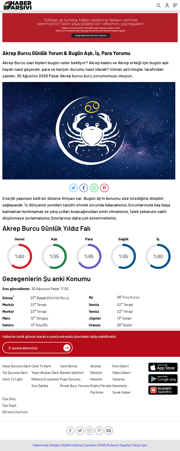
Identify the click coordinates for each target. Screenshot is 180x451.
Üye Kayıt (9, 405)
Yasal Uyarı (140, 445)
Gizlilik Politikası (72, 445)
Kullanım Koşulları (119, 445)
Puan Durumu (70, 379)
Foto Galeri (120, 366)
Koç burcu (131, 297)
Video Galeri (121, 372)
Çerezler (90, 445)
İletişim (55, 445)
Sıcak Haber (121, 392)
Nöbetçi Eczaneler (45, 379)
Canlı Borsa (68, 366)
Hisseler (96, 379)
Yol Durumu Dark (15, 372)
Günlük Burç (58, 297)
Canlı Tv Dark (41, 366)
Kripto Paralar (101, 386)
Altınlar (95, 366)
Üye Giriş (8, 399)
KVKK (102, 445)
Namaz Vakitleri (72, 372)
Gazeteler (119, 386)
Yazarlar (118, 379)
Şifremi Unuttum (15, 412)
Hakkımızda (41, 445)
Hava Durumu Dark (16, 366)
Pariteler (97, 392)
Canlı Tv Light (12, 379)
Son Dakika (39, 386)
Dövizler (96, 372)
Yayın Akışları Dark (45, 372)
